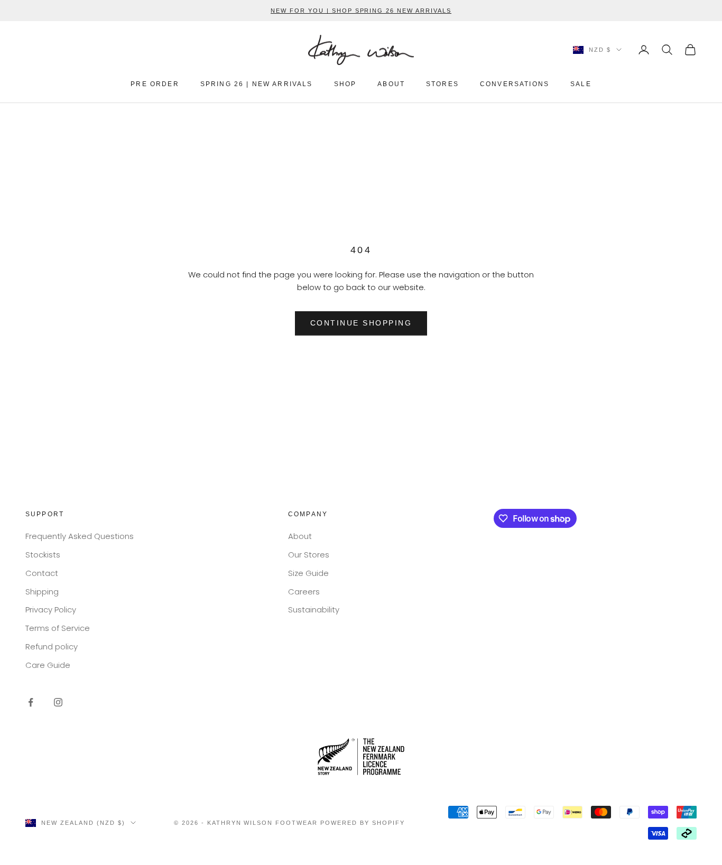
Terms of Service (57, 628)
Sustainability (313, 609)
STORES (442, 84)
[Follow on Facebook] (30, 702)
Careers (304, 591)
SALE (580, 84)
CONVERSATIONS (514, 84)
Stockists (42, 554)
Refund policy (51, 646)
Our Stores (308, 554)
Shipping (42, 591)
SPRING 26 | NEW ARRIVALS (256, 84)
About (300, 536)
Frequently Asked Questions (79, 536)
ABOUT (391, 84)
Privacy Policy (50, 609)
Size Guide (308, 573)
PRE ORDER (155, 84)
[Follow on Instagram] (58, 702)
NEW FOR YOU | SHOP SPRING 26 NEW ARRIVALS (361, 10)
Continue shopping (361, 323)
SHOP (345, 84)
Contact (41, 573)
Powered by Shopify (362, 823)
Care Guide (47, 665)
